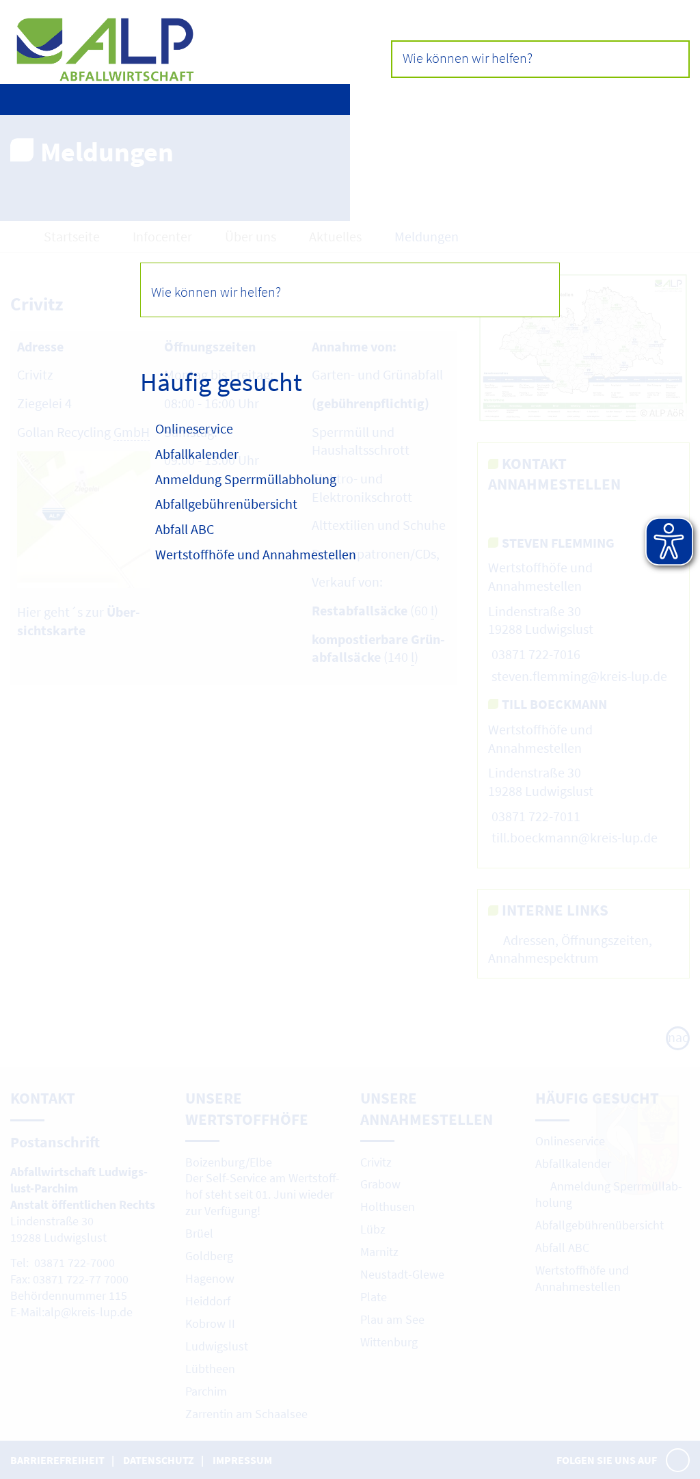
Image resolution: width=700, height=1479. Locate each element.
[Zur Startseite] (180, 57)
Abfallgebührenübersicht (226, 503)
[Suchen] (531, 289)
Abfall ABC (184, 528)
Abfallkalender (197, 453)
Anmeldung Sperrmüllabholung (247, 479)
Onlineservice (194, 428)
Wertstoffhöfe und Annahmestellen (255, 554)
